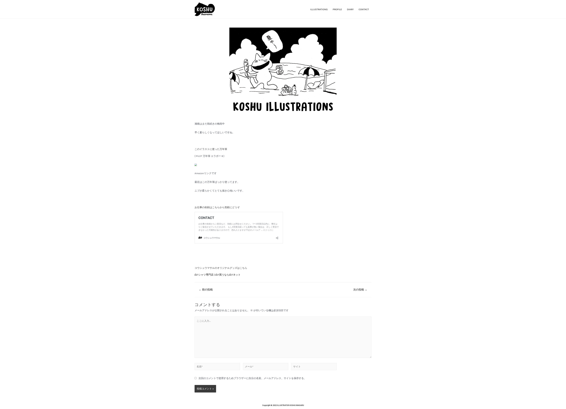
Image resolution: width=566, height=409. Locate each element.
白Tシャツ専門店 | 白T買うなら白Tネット (218, 274)
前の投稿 (206, 289)
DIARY (350, 9)
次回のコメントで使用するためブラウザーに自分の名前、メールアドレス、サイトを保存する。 (252, 378)
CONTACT (364, 9)
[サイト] (314, 367)
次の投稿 (360, 289)
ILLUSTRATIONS (319, 9)
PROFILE (337, 9)
